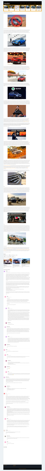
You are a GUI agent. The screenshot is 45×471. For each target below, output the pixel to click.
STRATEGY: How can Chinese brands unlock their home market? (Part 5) (16, 265)
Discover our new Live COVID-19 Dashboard (8, 463)
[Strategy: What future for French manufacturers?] (8, 261)
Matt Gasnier (9, 13)
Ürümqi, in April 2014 (15, 189)
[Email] (35, 3)
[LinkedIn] (38, 3)
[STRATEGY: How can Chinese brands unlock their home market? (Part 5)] (17, 261)
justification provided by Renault (7, 165)
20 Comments (12, 13)
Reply (7, 305)
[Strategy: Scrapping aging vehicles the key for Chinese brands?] (26, 261)
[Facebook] (39, 3)
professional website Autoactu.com (15, 28)
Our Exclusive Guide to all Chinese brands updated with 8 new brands (34, 463)
